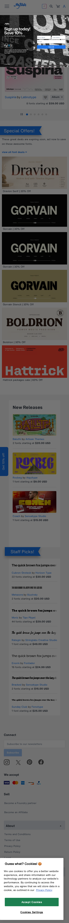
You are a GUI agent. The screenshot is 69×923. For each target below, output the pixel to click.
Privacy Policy (44, 890)
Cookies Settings (31, 912)
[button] (65, 18)
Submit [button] (51, 47)
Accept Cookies (31, 902)
